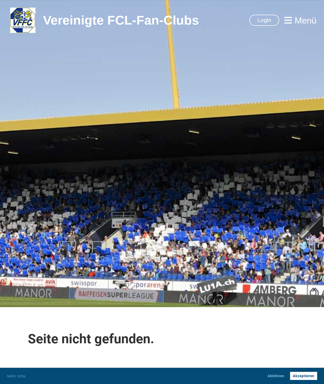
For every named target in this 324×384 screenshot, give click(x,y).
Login (264, 20)
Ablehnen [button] (276, 375)
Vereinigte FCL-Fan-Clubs (121, 20)
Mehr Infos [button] (16, 376)
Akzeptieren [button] (303, 375)
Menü (304, 20)
